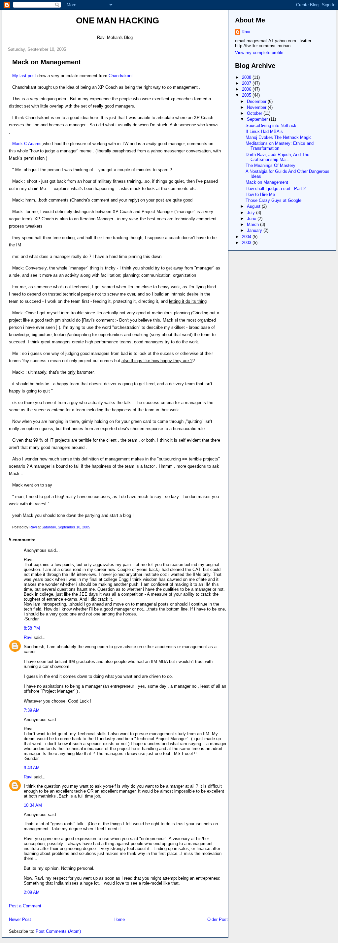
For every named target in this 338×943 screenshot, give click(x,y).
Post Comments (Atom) (58, 931)
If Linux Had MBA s (264, 131)
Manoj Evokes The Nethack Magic (279, 137)
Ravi (28, 637)
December (257, 101)
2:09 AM (32, 892)
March (253, 224)
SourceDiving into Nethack (271, 125)
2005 (247, 95)
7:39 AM (32, 710)
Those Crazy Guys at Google (273, 200)
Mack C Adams (27, 143)
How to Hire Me (260, 194)
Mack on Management (267, 182)
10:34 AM (33, 805)
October (255, 113)
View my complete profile (259, 52)
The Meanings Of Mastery (270, 165)
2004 (247, 236)
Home (119, 919)
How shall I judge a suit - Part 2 (276, 188)
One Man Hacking (117, 20)
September (258, 119)
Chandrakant (121, 75)
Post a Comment (25, 905)
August (254, 206)
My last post (24, 75)
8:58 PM (32, 628)
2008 (247, 77)
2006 (247, 89)
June (252, 218)
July (251, 212)
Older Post (217, 919)
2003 (247, 242)
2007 (247, 83)
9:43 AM (32, 767)
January (255, 230)
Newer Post (20, 919)
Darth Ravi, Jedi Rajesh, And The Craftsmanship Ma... (277, 157)
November (257, 107)
